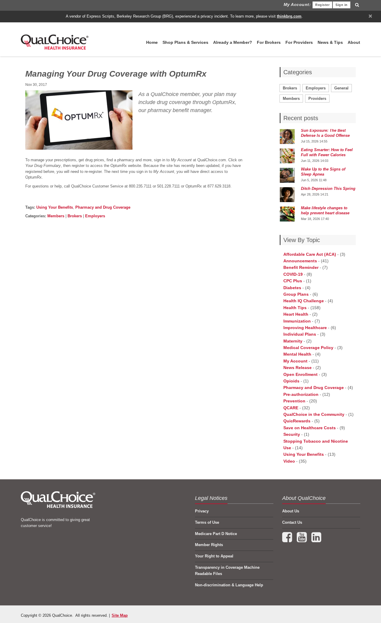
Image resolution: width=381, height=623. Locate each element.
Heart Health (295, 314)
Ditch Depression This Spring (328, 188)
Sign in (341, 5)
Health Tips (295, 307)
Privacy (202, 511)
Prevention (294, 401)
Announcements (300, 260)
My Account (295, 361)
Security (291, 434)
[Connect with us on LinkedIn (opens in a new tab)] (316, 540)
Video (289, 461)
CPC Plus (292, 280)
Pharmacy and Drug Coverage (102, 207)
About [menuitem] (354, 42)
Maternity (292, 341)
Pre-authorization (300, 394)
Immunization (297, 321)
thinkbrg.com (289, 16)
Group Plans (296, 294)
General (341, 88)
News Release (297, 367)
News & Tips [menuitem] (330, 42)
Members (55, 216)
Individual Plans (299, 334)
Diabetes (292, 287)
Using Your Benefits (54, 207)
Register (322, 5)
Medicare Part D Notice (216, 533)
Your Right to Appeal (214, 556)
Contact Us (292, 522)
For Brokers (269, 42)
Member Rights (209, 545)
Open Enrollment (300, 374)
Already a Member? (232, 42)
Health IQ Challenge (303, 300)
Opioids (291, 381)
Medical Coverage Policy (308, 347)
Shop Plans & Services (185, 42)
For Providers (299, 42)
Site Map (120, 615)
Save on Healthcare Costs (309, 427)
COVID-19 (293, 274)
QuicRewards (296, 421)
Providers (317, 98)
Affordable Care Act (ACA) (309, 254)
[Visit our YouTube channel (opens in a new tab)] (302, 540)
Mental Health (297, 354)
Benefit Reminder (300, 267)
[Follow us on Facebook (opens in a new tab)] (287, 540)
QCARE (290, 407)
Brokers (75, 216)
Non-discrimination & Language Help (229, 585)
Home (152, 42)
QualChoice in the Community (313, 414)
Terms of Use (207, 522)
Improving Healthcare (305, 327)
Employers (95, 216)
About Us (290, 511)
